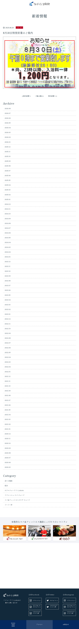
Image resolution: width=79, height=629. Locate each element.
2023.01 (7, 314)
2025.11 (7, 151)
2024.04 (8, 242)
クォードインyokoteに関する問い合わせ (13, 601)
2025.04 (8, 185)
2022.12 (8, 319)
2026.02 (8, 137)
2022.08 (8, 338)
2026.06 (8, 118)
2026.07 (8, 113)
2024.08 (8, 223)
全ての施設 (8, 481)
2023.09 (8, 276)
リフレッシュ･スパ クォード (15, 495)
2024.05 (8, 238)
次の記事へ (52, 96)
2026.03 (8, 132)
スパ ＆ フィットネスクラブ (37, 607)
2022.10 (8, 328)
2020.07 (8, 458)
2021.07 (8, 400)
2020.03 (8, 467)
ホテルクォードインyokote (14, 490)
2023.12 (7, 261)
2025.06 (8, 175)
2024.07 (8, 228)
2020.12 (8, 434)
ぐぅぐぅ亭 (8, 505)
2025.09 (8, 161)
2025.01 (7, 199)
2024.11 (7, 209)
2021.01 (7, 429)
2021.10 (7, 386)
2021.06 (8, 405)
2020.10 (8, 443)
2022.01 (8, 372)
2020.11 (7, 438)
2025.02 (8, 195)
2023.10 (7, 271)
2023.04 (8, 300)
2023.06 (8, 290)
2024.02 (8, 252)
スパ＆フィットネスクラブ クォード (17, 500)
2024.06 (8, 233)
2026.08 (8, 108)
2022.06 (8, 348)
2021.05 (7, 410)
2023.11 (7, 266)
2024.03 (8, 247)
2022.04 (8, 357)
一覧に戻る (39, 96)
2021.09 (8, 391)
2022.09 (8, 333)
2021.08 (8, 395)
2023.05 (7, 295)
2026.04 (8, 128)
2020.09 (8, 448)
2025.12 (7, 147)
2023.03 (7, 305)
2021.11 (7, 381)
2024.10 (8, 214)
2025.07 (8, 171)
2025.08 (8, 166)
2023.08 (8, 281)
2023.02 (8, 309)
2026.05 (8, 123)
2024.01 (8, 257)
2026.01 (8, 142)
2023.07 (8, 285)
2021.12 (7, 376)
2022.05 (8, 352)
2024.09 (8, 218)
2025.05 (7, 180)
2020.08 (8, 453)
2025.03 (7, 190)
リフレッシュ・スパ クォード (37, 601)
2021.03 (7, 419)
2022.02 (8, 367)
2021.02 (8, 424)
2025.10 (7, 156)
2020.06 (8, 462)
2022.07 (8, 343)
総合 (6, 486)
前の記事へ (27, 96)
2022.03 (8, 362)
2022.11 (7, 324)
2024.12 (8, 204)
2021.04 (8, 414)
